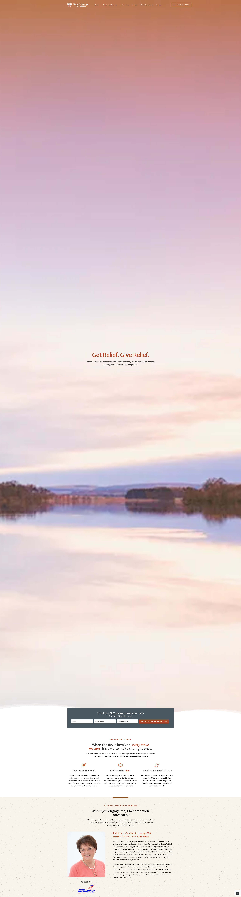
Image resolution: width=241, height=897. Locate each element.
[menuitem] (97, 5)
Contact (159, 5)
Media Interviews (147, 5)
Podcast (135, 5)
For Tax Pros (124, 5)
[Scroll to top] (237, 893)
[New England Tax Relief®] (77, 5)
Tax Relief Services (110, 5)
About (96, 5)
